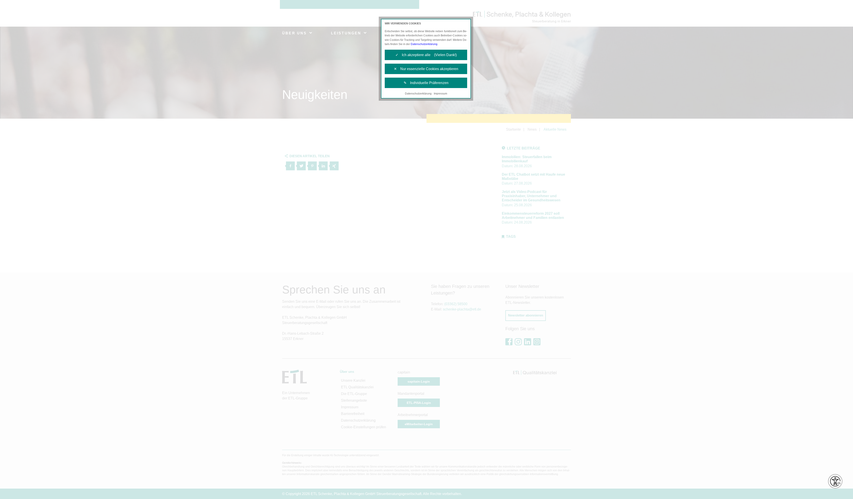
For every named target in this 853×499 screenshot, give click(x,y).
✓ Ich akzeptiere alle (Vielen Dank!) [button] (426, 55)
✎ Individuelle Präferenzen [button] (426, 83)
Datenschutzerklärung (424, 44)
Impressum (440, 93)
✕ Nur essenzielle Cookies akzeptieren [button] (426, 69)
